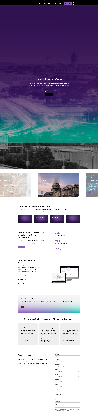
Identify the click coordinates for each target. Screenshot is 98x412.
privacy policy (72, 409)
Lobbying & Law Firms (23, 275)
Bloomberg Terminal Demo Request (38, 0)
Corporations (21, 279)
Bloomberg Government (20, 3)
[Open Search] (79, 3)
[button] (25, 0)
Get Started (21, 247)
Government (21, 283)
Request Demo (49, 94)
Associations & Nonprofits (24, 287)
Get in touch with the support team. (32, 367)
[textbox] (70, 396)
